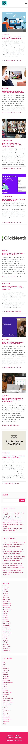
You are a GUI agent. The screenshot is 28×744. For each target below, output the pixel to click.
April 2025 (5, 619)
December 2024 (7, 627)
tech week (5, 483)
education (5, 672)
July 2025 (5, 613)
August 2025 (6, 611)
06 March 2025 (6, 283)
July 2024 (5, 637)
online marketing (7, 692)
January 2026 (6, 601)
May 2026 (5, 593)
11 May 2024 (5, 395)
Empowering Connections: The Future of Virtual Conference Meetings (13, 37)
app (4, 666)
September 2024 (7, 633)
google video (6, 676)
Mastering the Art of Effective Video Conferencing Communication (13, 342)
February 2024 (6, 646)
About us (10, 735)
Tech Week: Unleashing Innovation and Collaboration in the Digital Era (13, 456)
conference (6, 425)
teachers (5, 706)
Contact (17, 735)
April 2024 (5, 643)
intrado (5, 684)
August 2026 (6, 588)
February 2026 (6, 599)
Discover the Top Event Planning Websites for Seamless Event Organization (13, 572)
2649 (4, 549)
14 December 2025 (7, 196)
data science (6, 670)
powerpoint (6, 694)
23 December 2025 (7, 140)
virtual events (6, 716)
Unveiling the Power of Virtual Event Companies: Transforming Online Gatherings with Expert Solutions (14, 544)
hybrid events (6, 680)
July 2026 (5, 589)
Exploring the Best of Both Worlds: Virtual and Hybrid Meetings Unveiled (13, 91)
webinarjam (6, 721)
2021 (4, 664)
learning (5, 686)
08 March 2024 (6, 453)
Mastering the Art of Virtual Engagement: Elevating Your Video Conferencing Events (12, 145)
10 (13, 311)
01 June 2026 (5, 34)
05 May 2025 (5, 250)
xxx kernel (5, 563)
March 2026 (6, 597)
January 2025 (6, 625)
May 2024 (5, 641)
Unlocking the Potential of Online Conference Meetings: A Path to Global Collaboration (13, 288)
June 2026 (5, 591)
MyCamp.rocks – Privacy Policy (14, 737)
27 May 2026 (5, 88)
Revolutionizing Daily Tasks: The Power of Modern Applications (13, 199)
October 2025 (6, 607)
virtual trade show (7, 719)
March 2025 (6, 621)
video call (5, 714)
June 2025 (5, 615)
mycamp (5, 542)
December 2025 (7, 603)
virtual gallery (6, 717)
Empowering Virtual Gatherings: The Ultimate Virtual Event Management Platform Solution (12, 400)
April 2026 (5, 595)
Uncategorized (6, 60)
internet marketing (8, 682)
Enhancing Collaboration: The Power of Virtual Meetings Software (13, 253)
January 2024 (6, 648)
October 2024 (6, 631)
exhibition (5, 674)
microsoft (5, 690)
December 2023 (7, 650)
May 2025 (5, 617)
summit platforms (7, 704)
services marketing (8, 698)
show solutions (7, 700)
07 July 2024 (5, 339)
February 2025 (6, 623)
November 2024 (7, 629)
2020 (4, 663)
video (4, 712)
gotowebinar (6, 678)
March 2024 (6, 644)
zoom (4, 723)
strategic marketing (8, 702)
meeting (5, 688)
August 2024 (6, 635)
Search (5, 495)
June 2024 (5, 639)
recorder (5, 696)
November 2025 (7, 605)
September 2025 (7, 609)
